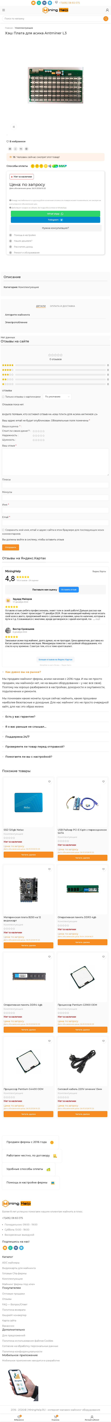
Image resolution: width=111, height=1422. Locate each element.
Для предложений (13, 1335)
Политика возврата (13, 1309)
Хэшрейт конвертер (14, 1315)
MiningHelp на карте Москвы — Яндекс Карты (55, 665)
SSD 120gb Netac (14, 830)
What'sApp (53, 213)
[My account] (107, 10)
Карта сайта (9, 1320)
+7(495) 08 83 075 (69, 2)
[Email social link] (33, 3)
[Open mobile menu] (4, 10)
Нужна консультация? (55, 228)
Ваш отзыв (9, 445)
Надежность (10, 435)
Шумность (8, 440)
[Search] (105, 18)
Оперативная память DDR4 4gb (23, 1005)
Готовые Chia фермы (14, 1273)
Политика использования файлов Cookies (27, 1340)
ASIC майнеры (11, 1262)
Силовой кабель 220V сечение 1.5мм (80, 1089)
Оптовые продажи (13, 1293)
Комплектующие (24, 28)
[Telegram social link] (50, 3)
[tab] (41, 306)
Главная (9, 28)
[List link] (55, 235)
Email (6, 517)
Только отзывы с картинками (23, 396)
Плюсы (6, 479)
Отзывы (7, 1299)
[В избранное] (49, 781)
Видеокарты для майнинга (19, 1268)
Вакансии (8, 1326)
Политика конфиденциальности (22, 1351)
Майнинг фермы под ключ (18, 1284)
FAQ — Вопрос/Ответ (14, 1304)
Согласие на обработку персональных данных (30, 1346)
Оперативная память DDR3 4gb (77, 917)
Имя (5, 504)
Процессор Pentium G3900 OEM (77, 1005)
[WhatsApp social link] (39, 3)
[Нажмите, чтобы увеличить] (14, 127)
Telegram (53, 219)
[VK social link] (44, 3)
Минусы (7, 492)
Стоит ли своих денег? (16, 431)
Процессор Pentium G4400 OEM (23, 1089)
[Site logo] (55, 9)
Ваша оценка (11, 426)
